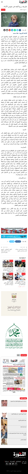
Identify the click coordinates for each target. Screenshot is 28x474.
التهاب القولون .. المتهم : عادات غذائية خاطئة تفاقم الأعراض (6, 251)
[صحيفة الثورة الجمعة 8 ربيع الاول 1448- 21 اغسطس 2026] (14, 374)
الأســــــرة (3, 10)
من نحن (24, 461)
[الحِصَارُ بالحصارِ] (4, 442)
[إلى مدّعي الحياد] (4, 429)
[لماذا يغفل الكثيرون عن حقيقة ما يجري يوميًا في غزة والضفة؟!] (8, 263)
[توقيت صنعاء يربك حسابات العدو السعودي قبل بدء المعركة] (4, 435)
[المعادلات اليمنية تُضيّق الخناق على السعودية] (4, 403)
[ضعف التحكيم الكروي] (4, 422)
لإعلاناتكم (18, 461)
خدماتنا (7, 461)
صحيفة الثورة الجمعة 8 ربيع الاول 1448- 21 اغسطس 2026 (14, 391)
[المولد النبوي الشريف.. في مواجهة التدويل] (4, 416)
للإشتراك (12, 461)
